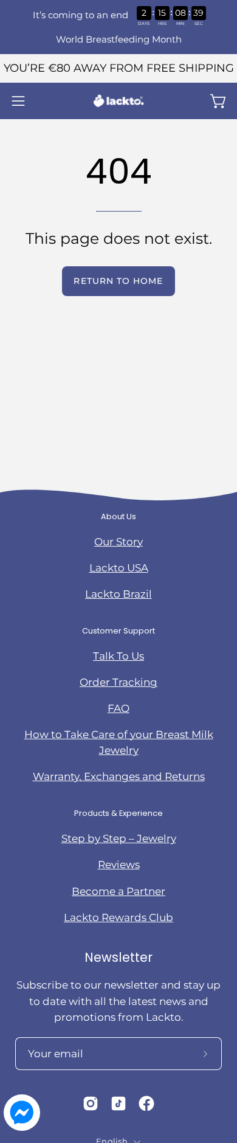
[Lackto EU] (118, 101)
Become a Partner (118, 891)
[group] (118, 68)
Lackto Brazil (118, 594)
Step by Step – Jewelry (118, 838)
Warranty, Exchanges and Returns (119, 776)
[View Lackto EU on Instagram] (90, 1103)
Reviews (119, 864)
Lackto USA (118, 568)
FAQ (118, 708)
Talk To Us (118, 656)
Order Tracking (118, 682)
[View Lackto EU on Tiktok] (118, 1103)
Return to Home (118, 280)
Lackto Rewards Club (118, 917)
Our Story (118, 542)
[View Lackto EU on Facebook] (146, 1103)
